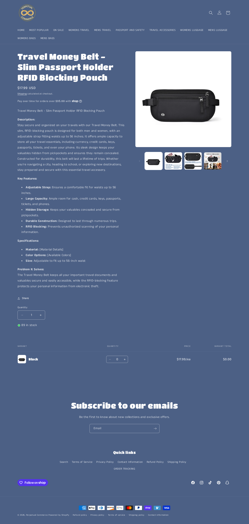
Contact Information (130, 462)
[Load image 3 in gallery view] (193, 161)
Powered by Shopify (58, 515)
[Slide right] (227, 161)
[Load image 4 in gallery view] (213, 161)
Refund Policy (155, 462)
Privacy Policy (105, 462)
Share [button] (25, 298)
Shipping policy (136, 514)
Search (64, 462)
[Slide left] (139, 161)
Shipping (22, 93)
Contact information (158, 514)
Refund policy (80, 514)
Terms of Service (82, 462)
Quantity (22, 307)
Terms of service (116, 514)
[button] (211, 13)
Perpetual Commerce (37, 515)
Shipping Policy (176, 462)
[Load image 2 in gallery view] (173, 161)
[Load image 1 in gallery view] (153, 161)
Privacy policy (97, 514)
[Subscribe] (155, 428)
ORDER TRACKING (124, 469)
